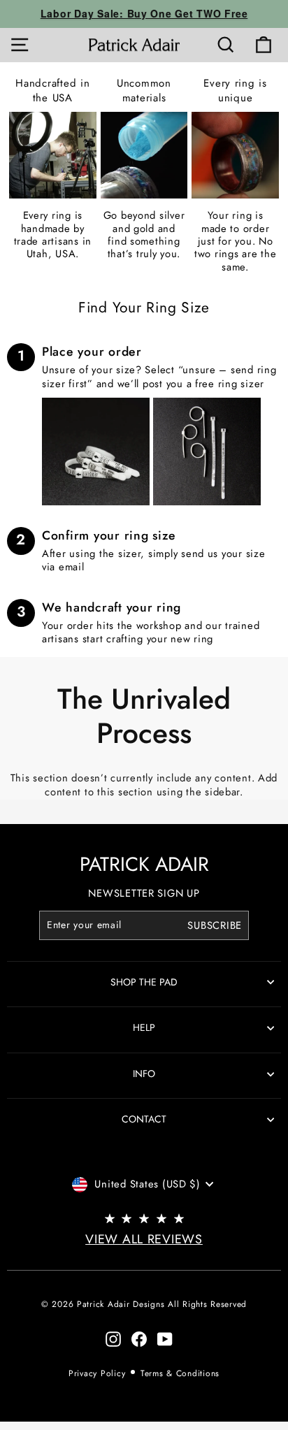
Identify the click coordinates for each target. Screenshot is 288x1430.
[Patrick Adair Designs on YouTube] (165, 1339)
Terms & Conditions (180, 1373)
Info (144, 1074)
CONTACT (144, 1119)
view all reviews (144, 1239)
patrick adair (144, 864)
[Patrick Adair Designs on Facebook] (139, 1339)
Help (144, 1027)
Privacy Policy (97, 1373)
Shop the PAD (144, 982)
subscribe (214, 925)
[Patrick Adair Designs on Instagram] (113, 1339)
